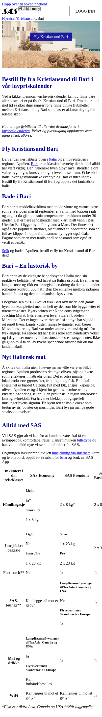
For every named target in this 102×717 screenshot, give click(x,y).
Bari (34, 164)
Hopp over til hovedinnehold (24, 4)
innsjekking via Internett (71, 453)
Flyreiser (9, 18)
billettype (84, 440)
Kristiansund (26, 18)
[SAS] (10, 11)
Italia (53, 159)
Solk (5, 251)
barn (63, 457)
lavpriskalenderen (16, 131)
